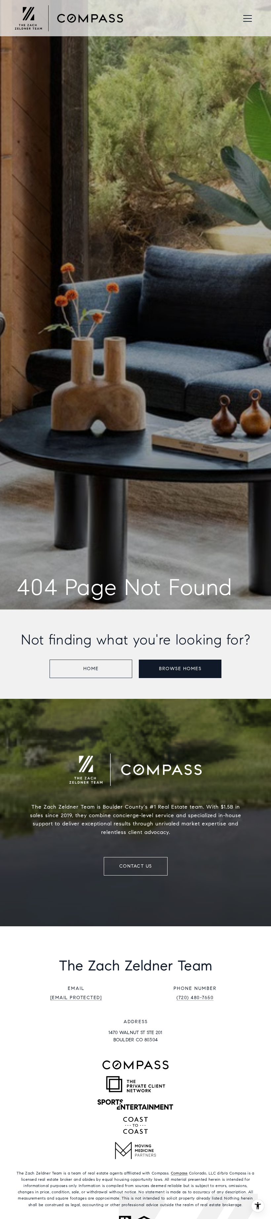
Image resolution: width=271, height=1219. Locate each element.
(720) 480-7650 (194, 997)
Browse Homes (180, 668)
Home (91, 668)
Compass (179, 1173)
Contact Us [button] (135, 866)
